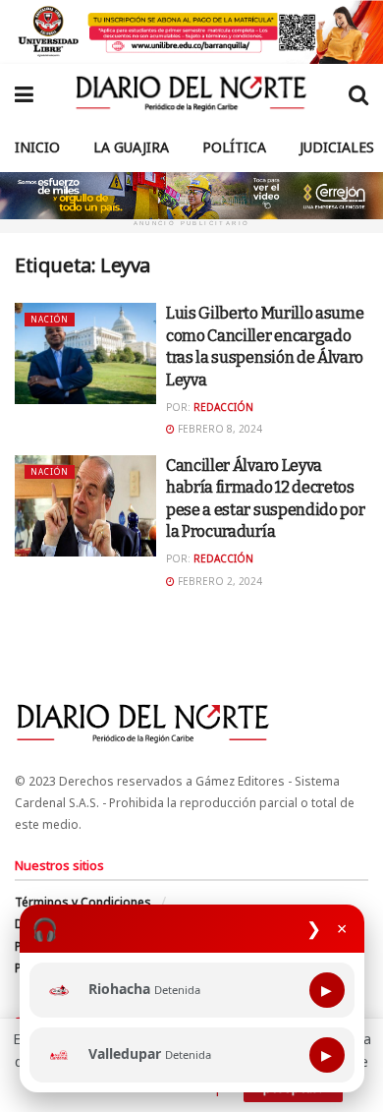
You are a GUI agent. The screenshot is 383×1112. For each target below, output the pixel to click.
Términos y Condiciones (83, 902)
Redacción (223, 407)
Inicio (37, 147)
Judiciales (337, 147)
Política (234, 147)
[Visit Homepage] (191, 93)
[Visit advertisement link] (191, 32)
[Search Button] (358, 93)
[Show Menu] (24, 93)
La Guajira (131, 147)
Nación (49, 319)
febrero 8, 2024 (218, 429)
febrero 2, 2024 (218, 581)
